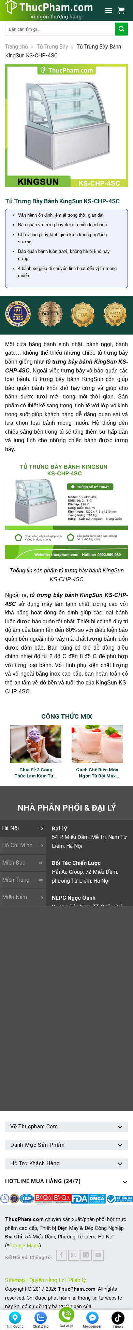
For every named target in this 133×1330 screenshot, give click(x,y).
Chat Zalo (41, 1326)
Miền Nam (14, 897)
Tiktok (118, 1327)
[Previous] (14, 125)
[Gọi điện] (66, 1316)
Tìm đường (15, 1326)
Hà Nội (10, 828)
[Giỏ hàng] (123, 10)
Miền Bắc (14, 862)
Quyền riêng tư (46, 1280)
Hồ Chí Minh (17, 845)
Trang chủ (16, 46)
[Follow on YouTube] (98, 1255)
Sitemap (15, 1280)
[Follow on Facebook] (61, 1255)
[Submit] (121, 29)
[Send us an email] (73, 1255)
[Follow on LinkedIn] (86, 1255)
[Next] (119, 125)
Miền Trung (16, 880)
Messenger (92, 1326)
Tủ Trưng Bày (52, 46)
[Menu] (109, 10)
